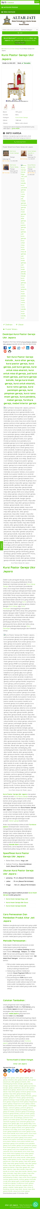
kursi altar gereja (26, 1119)
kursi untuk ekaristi (16, 1151)
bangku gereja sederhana (12, 1088)
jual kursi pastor (29, 1115)
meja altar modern (20, 1173)
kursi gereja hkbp (26, 1123)
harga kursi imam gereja (20, 1101)
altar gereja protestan (18, 1082)
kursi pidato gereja (14, 1145)
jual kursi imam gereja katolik (13, 1115)
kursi (24, 602)
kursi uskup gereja (27, 1153)
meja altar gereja (17, 1161)
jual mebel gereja (14, 1119)
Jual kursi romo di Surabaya (12, 1117)
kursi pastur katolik (23, 1141)
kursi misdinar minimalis (26, 1135)
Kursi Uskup (13, 606)
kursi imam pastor (22, 1133)
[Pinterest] (32, 349)
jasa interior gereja (20, 1105)
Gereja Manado (26, 1096)
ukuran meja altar (16, 1189)
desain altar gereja (27, 1088)
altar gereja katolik (20, 1080)
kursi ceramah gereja (23, 1121)
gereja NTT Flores (15, 1097)
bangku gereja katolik (25, 1084)
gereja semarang (27, 1097)
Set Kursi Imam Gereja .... (14, 153)
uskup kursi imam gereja (21, 1191)
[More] (5, 1074)
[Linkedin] (28, 349)
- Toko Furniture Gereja (20, 1205)
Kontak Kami (20, 43)
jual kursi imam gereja (26, 1113)
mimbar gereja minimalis (27, 1179)
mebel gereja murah (14, 1159)
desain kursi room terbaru (25, 1090)
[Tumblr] (17, 1070)
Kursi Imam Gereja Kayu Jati (17, 899)
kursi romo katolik (19, 1149)
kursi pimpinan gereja (29, 1145)
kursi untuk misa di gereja (11, 1153)
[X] (5, 1070)
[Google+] (14, 349)
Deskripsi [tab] (8, 324)
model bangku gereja (27, 1181)
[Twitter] (10, 349)
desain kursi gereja (9, 1090)
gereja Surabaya (9, 1100)
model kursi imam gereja (24, 1183)
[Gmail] (33, 1070)
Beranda (4, 48)
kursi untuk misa (28, 1151)
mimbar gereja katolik (10, 1179)
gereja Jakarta (15, 1096)
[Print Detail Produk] (10, 352)
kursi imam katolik (9, 1133)
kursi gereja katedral (21, 1125)
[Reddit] (23, 349)
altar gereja (11, 1078)
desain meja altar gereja (11, 1091)
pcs (37, 2)
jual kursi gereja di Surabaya (25, 1111)
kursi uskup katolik (19, 1157)
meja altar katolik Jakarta (23, 1171)
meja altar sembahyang (19, 1175)
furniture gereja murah (28, 1091)
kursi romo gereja (22, 1147)
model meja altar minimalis (12, 1185)
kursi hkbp (13, 1129)
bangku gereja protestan (27, 1086)
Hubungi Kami (21, 142)
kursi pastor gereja (17, 1137)
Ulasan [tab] (20, 324)
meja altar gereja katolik (15, 1163)
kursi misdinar (12, 1135)
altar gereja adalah (22, 1078)
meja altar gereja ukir (22, 1167)
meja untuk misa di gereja (27, 1177)
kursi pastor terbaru (10, 1141)
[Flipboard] (25, 1070)
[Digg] (19, 349)
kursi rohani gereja (9, 1147)
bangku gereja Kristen (10, 1086)
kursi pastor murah (30, 1139)
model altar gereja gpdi (11, 1181)
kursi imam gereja (24, 1129)
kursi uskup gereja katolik (11, 1155)
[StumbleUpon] (5, 352)
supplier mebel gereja (15, 1187)
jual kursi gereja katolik (11, 1113)
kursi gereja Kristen (14, 1127)
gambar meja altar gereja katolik (14, 1094)
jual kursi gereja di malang (18, 1109)
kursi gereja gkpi (13, 1123)
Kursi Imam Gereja (13, 48)
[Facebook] (5, 349)
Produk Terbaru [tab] (11, 329)
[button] (35, 1204)
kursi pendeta (20, 1143)
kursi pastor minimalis (15, 1139)
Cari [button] (20, 33)
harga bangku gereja (22, 1100)
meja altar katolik (19, 1169)
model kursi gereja (9, 1183)
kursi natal (6, 1137)
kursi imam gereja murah (27, 1131)
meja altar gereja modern (17, 1165)
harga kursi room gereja (21, 1103)
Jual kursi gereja (13, 1107)
